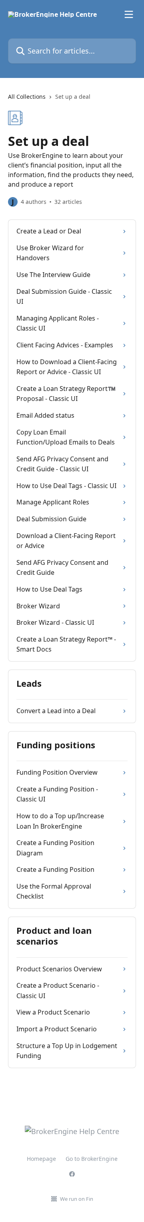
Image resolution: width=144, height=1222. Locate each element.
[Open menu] (129, 14)
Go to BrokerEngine (92, 1158)
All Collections (27, 96)
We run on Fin (76, 1198)
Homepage (41, 1158)
